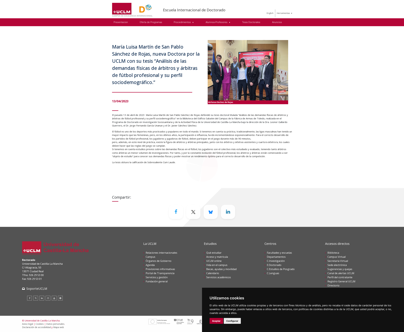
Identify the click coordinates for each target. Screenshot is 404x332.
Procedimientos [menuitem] (182, 22)
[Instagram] (48, 298)
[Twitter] (35, 298)
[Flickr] (60, 298)
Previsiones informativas (160, 269)
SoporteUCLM (36, 288)
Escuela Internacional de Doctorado (194, 9)
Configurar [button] (232, 321)
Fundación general (157, 281)
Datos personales (55, 323)
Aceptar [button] (216, 321)
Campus (150, 257)
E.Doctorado (274, 265)
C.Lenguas (273, 273)
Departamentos (276, 257)
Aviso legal (27, 323)
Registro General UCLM (341, 281)
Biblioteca (333, 252)
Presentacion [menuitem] (121, 22)
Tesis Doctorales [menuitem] (251, 22)
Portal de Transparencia (160, 273)
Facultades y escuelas (279, 252)
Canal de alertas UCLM (340, 273)
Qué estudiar (214, 252)
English (270, 13)
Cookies (40, 323)
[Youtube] (54, 298)
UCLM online (214, 261)
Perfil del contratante (339, 277)
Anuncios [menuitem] (277, 22)
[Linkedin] (228, 212)
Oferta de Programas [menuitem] (151, 22)
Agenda (150, 265)
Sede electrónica (337, 265)
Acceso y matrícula (217, 257)
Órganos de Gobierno (158, 261)
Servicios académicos (218, 277)
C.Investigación (276, 261)
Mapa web (58, 327)
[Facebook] (176, 212)
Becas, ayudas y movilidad (221, 269)
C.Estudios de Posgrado (281, 269)
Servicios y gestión (157, 277)
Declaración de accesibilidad (36, 327)
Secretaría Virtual (337, 261)
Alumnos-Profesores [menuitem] (217, 22)
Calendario (212, 273)
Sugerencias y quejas (339, 269)
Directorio (333, 285)
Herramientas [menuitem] (283, 13)
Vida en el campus (216, 265)
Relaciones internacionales (161, 252)
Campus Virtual (336, 257)
